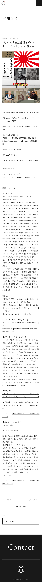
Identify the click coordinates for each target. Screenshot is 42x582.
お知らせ (10, 18)
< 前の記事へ (8, 500)
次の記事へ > (34, 500)
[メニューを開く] (39, 3)
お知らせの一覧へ (20, 506)
